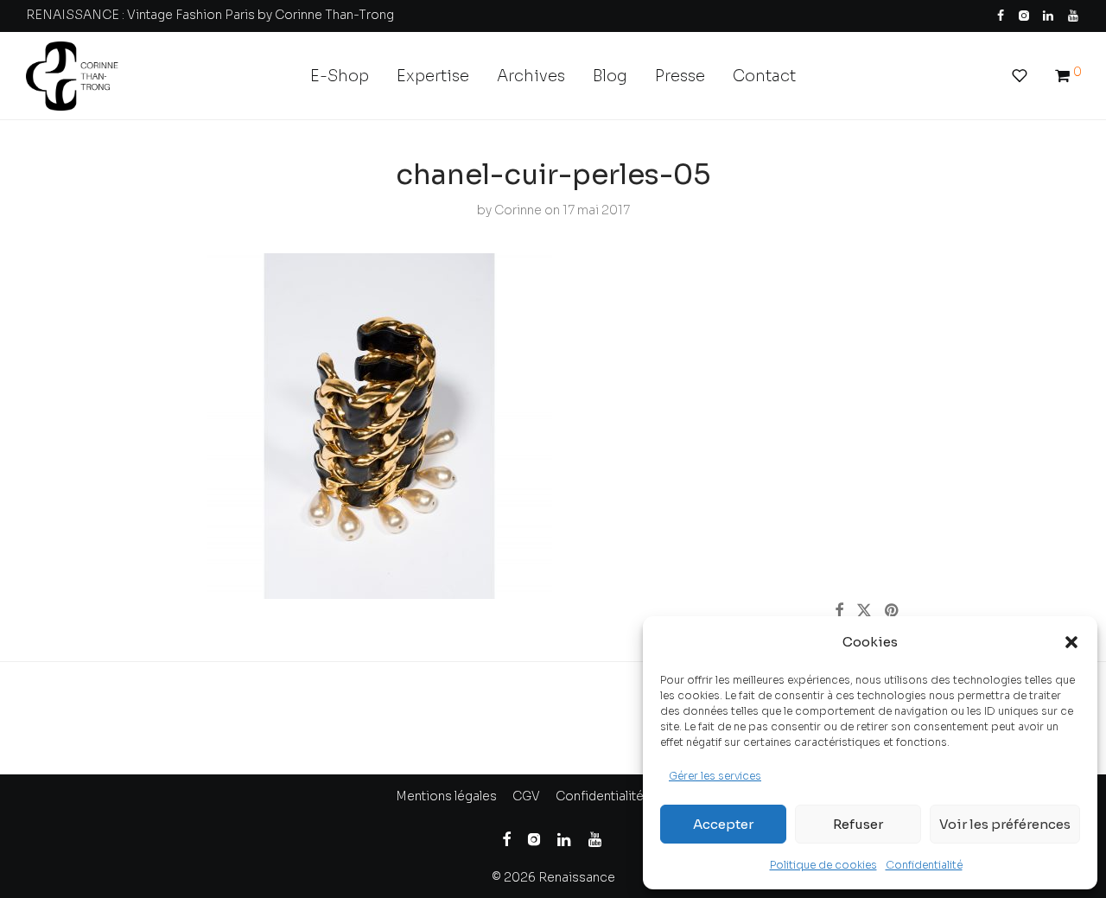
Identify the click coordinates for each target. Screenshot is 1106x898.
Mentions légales (446, 796)
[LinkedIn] (1049, 14)
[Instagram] (1023, 14)
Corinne (518, 210)
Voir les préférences (1005, 824)
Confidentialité (924, 864)
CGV (526, 796)
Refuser (858, 824)
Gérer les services (715, 775)
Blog (610, 76)
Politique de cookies (823, 864)
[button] (1071, 642)
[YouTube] (1074, 14)
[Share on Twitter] (864, 611)
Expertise (433, 76)
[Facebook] (1000, 14)
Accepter (723, 824)
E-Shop (339, 76)
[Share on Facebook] (839, 611)
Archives (531, 76)
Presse (680, 76)
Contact (764, 76)
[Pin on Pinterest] (892, 611)
